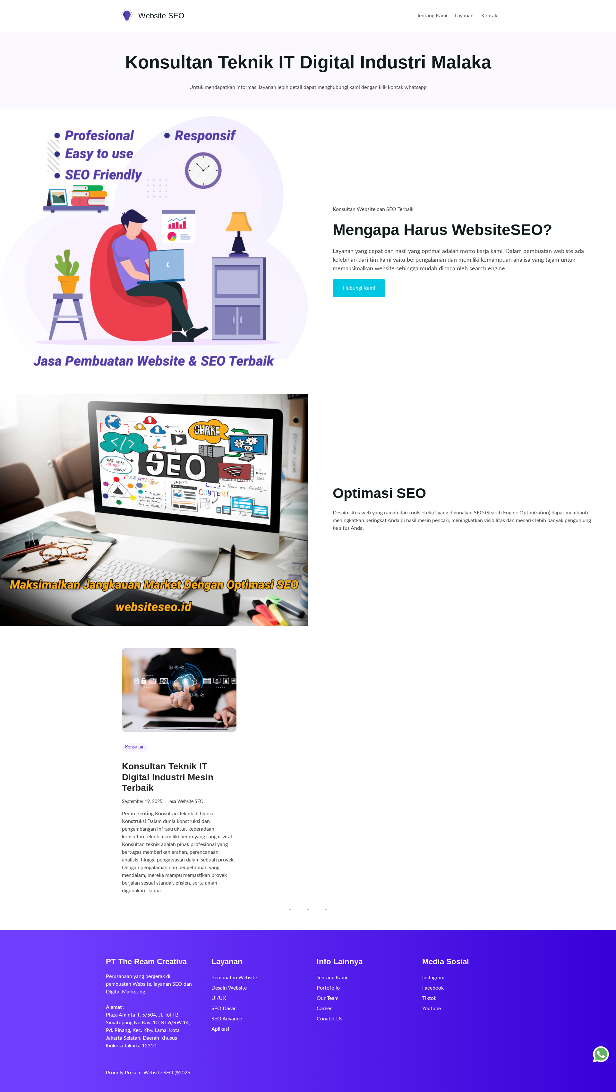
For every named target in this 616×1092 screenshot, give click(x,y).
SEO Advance (226, 1018)
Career (324, 1008)
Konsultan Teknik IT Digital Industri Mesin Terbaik (167, 777)
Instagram (433, 977)
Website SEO (161, 15)
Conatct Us (329, 1018)
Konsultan (135, 747)
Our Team (327, 998)
